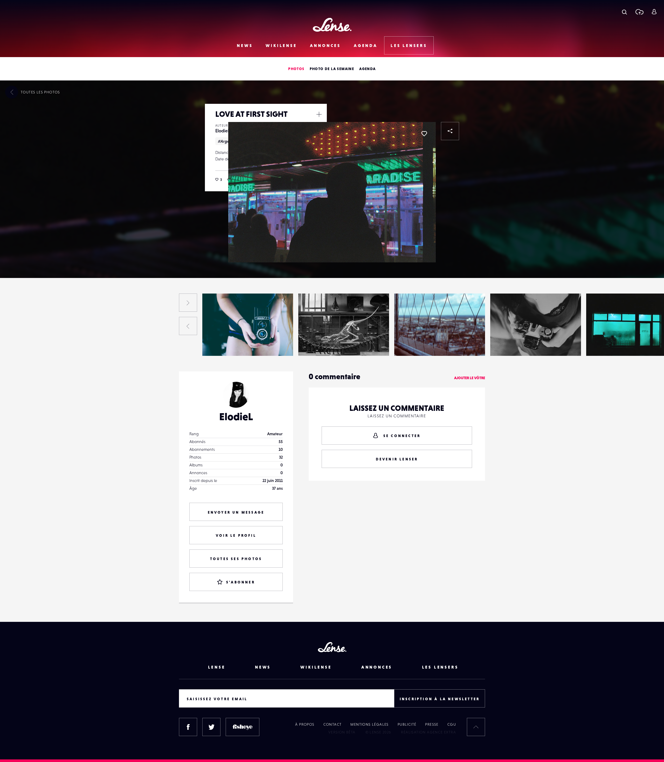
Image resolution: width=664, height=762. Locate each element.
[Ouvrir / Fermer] (319, 114)
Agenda (366, 45)
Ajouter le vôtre (469, 378)
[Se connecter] (654, 12)
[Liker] (424, 134)
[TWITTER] (211, 727)
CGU (451, 724)
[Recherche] (624, 12)
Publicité (407, 724)
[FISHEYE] (242, 727)
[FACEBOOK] (188, 727)
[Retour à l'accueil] (332, 25)
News (245, 45)
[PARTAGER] (450, 131)
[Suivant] (188, 303)
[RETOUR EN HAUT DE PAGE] (476, 727)
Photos (296, 69)
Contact (332, 724)
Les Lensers (409, 45)
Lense (216, 667)
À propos (304, 724)
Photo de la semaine (332, 69)
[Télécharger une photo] (639, 12)
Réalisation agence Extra (428, 732)
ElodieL (222, 130)
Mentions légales (369, 724)
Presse (431, 724)
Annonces (325, 45)
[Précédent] (188, 326)
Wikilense (281, 45)
